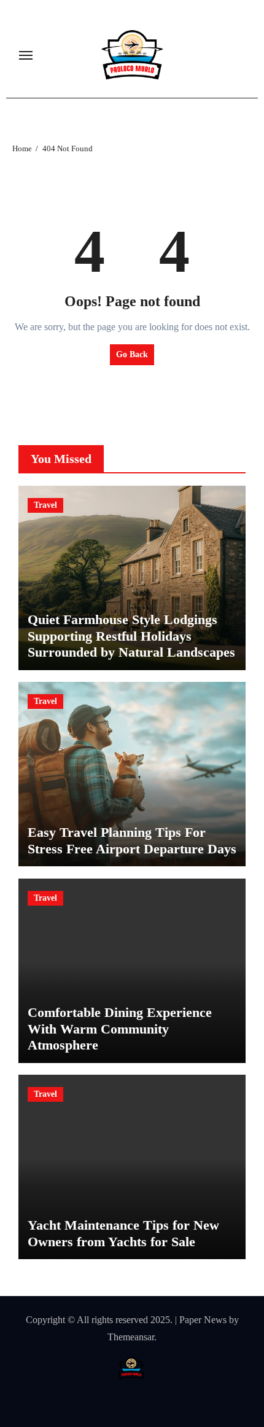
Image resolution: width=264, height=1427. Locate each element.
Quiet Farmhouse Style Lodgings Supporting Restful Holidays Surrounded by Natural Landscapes (131, 636)
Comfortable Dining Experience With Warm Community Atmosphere (120, 1029)
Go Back (132, 354)
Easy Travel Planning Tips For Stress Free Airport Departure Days (132, 840)
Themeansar (130, 1337)
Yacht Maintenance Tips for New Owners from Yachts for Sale (123, 1233)
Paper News (203, 1319)
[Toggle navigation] (25, 55)
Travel (45, 505)
